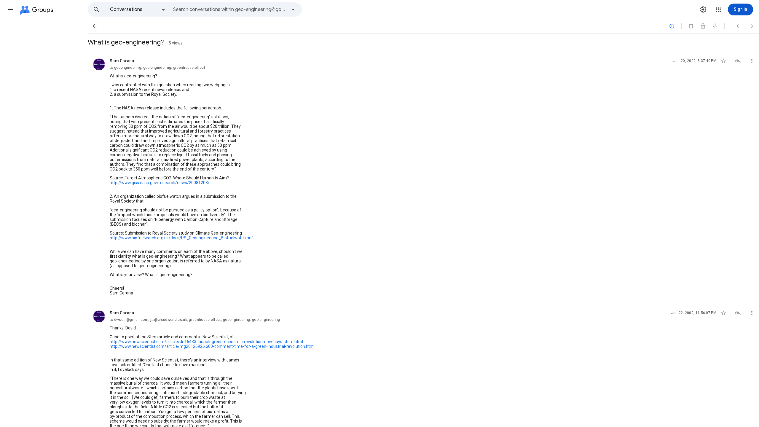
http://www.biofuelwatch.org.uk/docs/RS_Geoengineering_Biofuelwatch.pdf (181, 237)
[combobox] (230, 9)
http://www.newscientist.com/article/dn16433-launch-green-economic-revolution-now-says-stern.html (206, 341)
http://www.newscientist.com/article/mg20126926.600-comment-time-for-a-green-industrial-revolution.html (212, 346)
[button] (11, 9)
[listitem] (423, 177)
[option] (137, 9)
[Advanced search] (293, 9)
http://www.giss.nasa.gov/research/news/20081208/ (160, 182)
